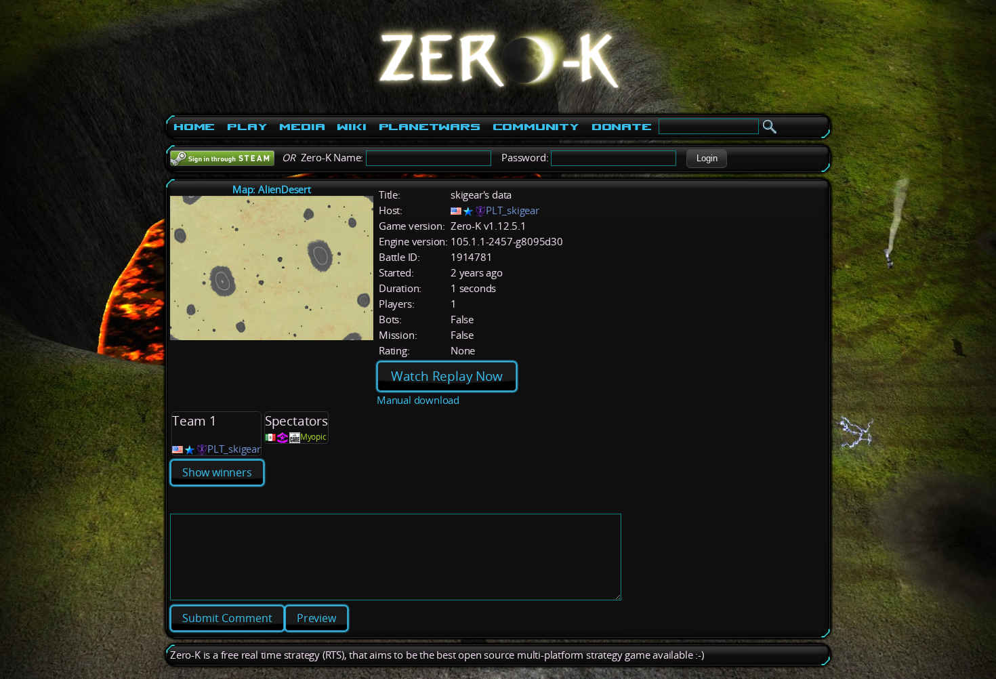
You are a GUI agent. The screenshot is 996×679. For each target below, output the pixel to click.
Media (302, 127)
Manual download (418, 400)
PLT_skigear (512, 210)
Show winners (217, 472)
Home (194, 127)
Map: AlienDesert (271, 189)
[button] (706, 158)
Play (247, 127)
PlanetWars (429, 127)
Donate (622, 127)
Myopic (313, 437)
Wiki (351, 127)
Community (536, 127)
